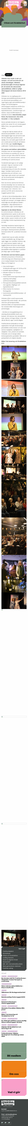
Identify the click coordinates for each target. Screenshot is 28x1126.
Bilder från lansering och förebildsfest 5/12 (9, 1015)
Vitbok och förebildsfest (10, 955)
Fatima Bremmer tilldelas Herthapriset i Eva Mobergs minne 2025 (12, 1035)
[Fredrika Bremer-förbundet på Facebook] (9, 1123)
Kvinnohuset (6, 953)
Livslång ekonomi (8, 958)
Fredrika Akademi (8, 951)
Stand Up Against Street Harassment (10, 961)
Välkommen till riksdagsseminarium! (13, 992)
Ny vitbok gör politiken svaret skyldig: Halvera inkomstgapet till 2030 (13, 1021)
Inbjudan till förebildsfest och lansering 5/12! (11, 1027)
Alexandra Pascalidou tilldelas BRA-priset (13, 1008)
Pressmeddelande (12, 976)
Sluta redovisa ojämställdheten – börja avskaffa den (12, 986)
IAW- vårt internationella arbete (12, 964)
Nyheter (4, 976)
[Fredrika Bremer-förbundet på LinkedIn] (6, 1123)
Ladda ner (8, 74)
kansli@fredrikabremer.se (11, 1110)
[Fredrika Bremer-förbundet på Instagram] (2, 1123)
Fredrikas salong (8, 968)
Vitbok (3, 75)
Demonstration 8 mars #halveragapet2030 (8, 1002)
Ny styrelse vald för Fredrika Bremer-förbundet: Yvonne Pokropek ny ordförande (13, 979)
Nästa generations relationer (12, 966)
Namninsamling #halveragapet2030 (13, 997)
